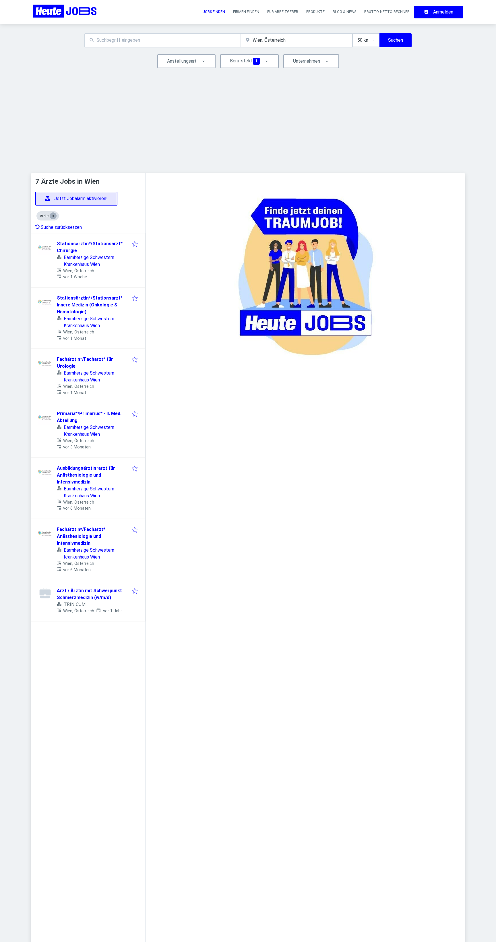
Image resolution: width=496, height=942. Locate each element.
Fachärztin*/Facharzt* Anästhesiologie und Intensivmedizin (81, 536)
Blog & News (344, 11)
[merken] (134, 244)
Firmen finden (246, 11)
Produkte (315, 11)
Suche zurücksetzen (61, 227)
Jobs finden (214, 11)
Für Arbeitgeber (282, 11)
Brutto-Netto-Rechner (387, 11)
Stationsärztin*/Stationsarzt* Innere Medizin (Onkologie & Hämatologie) (90, 304)
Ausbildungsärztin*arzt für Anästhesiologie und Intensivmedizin (86, 475)
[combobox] (162, 40)
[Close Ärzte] (53, 215)
